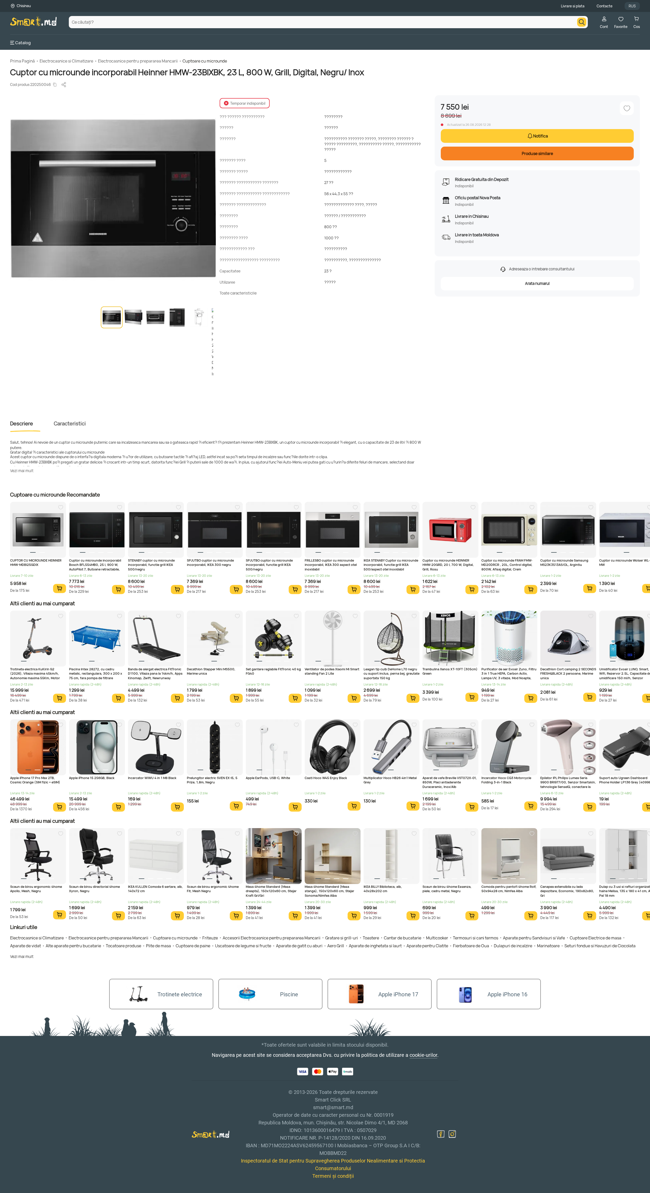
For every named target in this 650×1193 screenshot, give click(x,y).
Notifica (540, 136)
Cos (636, 26)
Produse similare (537, 153)
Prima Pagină (22, 61)
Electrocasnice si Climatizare (66, 61)
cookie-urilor (423, 1055)
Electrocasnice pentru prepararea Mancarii (138, 61)
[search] (581, 22)
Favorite (620, 26)
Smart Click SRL (39, 1190)
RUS (632, 6)
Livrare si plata (572, 6)
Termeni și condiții (333, 1176)
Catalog (23, 42)
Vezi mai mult (22, 470)
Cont (604, 26)
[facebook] (441, 1134)
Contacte (604, 6)
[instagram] (452, 1134)
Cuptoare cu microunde (205, 61)
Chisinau (24, 5)
